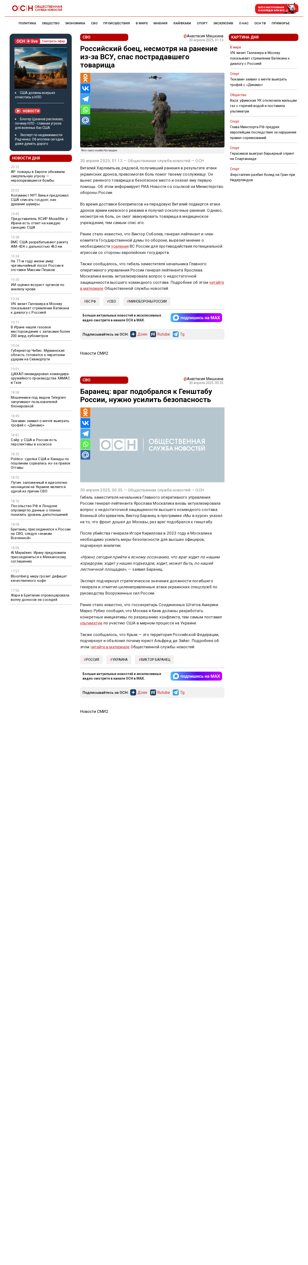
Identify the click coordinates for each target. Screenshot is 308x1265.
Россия (92, 660)
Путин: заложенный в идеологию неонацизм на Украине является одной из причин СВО (39, 486)
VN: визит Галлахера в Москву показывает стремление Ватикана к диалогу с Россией (40, 308)
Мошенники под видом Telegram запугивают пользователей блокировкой (38, 401)
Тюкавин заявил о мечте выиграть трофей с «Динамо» (40, 423)
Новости (31, 111)
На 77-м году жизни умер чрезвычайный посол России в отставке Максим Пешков (37, 265)
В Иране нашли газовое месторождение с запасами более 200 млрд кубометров (40, 331)
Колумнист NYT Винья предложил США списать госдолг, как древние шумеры (40, 199)
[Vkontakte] (85, 88)
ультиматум (91, 623)
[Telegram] (85, 99)
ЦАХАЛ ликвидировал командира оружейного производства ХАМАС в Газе (40, 378)
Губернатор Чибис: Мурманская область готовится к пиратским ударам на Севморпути (38, 354)
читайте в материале (110, 646)
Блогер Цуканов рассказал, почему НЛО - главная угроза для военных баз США (39, 123)
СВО (112, 301)
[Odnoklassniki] (85, 78)
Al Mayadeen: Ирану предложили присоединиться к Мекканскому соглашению (38, 556)
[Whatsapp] (85, 109)
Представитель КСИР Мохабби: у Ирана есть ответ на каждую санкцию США (39, 223)
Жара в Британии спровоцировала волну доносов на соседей (40, 597)
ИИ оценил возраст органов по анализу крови (37, 287)
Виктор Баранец (155, 660)
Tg (182, 334)
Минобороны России (148, 301)
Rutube (163, 334)
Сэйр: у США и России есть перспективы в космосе (34, 442)
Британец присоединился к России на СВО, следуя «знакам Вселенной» (41, 533)
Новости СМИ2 (94, 353)
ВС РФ (91, 301)
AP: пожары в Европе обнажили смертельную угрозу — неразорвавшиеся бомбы (38, 176)
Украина (120, 660)
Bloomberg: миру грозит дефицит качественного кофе (39, 578)
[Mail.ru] (85, 120)
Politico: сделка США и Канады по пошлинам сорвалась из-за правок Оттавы (41, 463)
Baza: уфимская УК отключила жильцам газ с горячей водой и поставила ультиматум (263, 105)
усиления (120, 246)
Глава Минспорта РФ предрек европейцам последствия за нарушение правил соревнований (263, 132)
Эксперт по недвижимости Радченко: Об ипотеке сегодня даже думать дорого (39, 139)
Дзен (142, 334)
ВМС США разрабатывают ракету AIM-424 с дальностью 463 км (39, 244)
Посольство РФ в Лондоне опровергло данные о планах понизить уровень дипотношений (39, 510)
